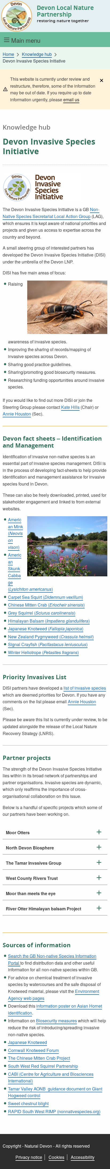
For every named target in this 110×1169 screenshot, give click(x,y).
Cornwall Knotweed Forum (33, 1050)
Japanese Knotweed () (45, 629)
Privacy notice (28, 1157)
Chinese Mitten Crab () (46, 605)
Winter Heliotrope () (43, 652)
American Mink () (15, 533)
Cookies (56, 1157)
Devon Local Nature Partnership (65, 11)
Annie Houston (17, 414)
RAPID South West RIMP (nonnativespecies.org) (54, 1111)
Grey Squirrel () (41, 613)
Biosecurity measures (56, 1020)
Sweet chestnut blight (28, 1103)
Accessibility (83, 1157)
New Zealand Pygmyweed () (51, 637)
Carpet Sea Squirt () (45, 597)
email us (71, 99)
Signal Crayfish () (48, 644)
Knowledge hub (37, 54)
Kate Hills (70, 407)
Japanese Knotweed (27, 1042)
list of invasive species (85, 688)
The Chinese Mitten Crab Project (39, 1058)
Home (8, 54)
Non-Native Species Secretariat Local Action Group (51, 212)
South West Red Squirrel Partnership (43, 1066)
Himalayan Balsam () (49, 621)
